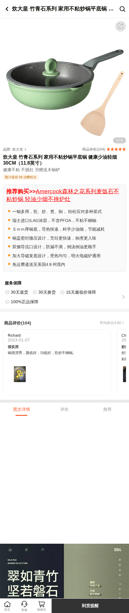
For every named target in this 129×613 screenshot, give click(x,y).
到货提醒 (90, 605)
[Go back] (7, 9)
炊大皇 (17, 149)
